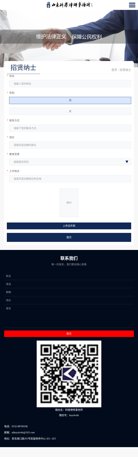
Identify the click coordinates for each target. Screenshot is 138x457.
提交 (69, 237)
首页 (114, 69)
